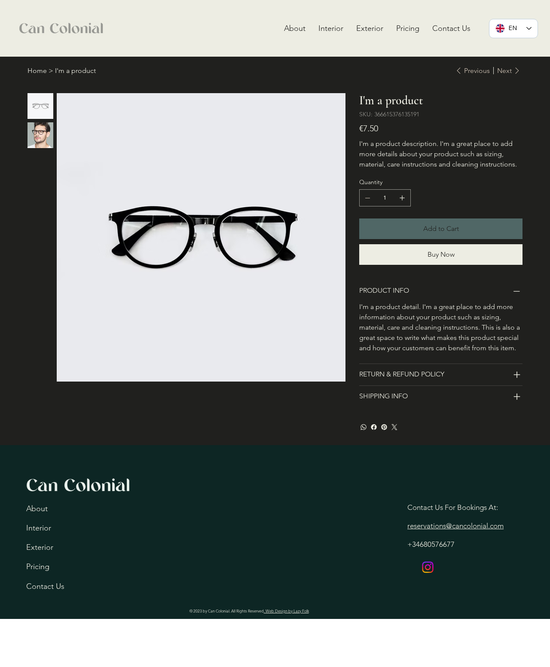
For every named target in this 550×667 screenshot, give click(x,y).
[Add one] (402, 197)
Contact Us (45, 586)
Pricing (37, 566)
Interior (38, 528)
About (37, 508)
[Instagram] (427, 567)
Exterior (39, 547)
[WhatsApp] (363, 427)
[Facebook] (374, 427)
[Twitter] (394, 427)
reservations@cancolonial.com (455, 525)
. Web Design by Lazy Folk (286, 610)
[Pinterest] (384, 427)
